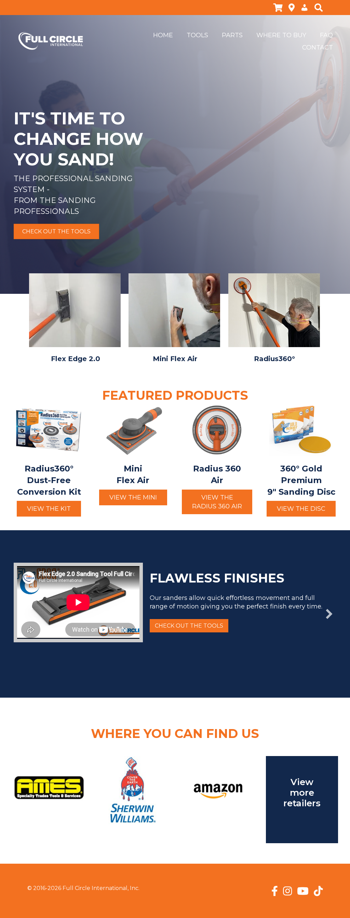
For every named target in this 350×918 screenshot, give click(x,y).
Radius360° (274, 359)
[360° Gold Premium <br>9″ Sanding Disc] (301, 430)
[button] (49, 509)
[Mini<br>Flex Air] (133, 430)
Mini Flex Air (175, 359)
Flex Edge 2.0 (75, 359)
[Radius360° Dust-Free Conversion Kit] (49, 430)
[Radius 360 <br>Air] (217, 430)
